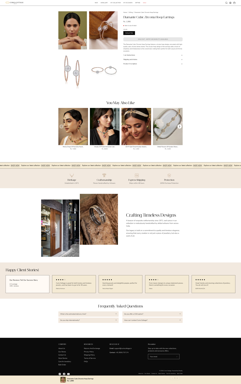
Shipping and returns (130, 59)
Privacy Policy (89, 352)
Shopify (180, 370)
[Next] (179, 126)
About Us (61, 348)
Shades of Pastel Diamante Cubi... (104, 147)
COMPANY (62, 344)
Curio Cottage (167, 370)
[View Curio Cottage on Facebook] (64, 374)
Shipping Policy (89, 355)
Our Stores (62, 352)
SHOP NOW (5, 165)
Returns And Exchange (92, 348)
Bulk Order (62, 365)
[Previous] (61, 126)
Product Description (130, 64)
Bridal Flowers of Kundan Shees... (167, 147)
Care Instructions (129, 55)
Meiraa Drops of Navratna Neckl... (73, 147)
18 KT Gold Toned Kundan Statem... (136, 147)
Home (125, 12)
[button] (104, 3)
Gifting (131, 12)
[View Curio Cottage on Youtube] (68, 374)
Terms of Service (90, 358)
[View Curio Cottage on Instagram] (59, 374)
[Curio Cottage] (15, 3)
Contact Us (62, 355)
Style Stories (62, 358)
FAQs (86, 361)
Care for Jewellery (64, 361)
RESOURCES (88, 344)
